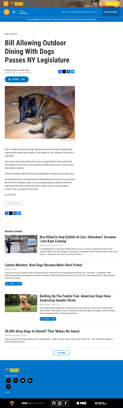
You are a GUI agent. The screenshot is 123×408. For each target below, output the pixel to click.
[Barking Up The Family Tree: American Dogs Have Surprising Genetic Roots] (21, 303)
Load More (61, 353)
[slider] (17, 12)
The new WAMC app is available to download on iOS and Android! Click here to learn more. (61, 19)
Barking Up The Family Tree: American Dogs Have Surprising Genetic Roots (75, 298)
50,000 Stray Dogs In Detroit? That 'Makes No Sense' (42, 331)
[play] (7, 12)
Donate (113, 3)
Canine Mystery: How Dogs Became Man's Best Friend (43, 265)
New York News (11, 34)
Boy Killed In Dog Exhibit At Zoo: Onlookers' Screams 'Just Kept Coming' (78, 239)
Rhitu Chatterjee (45, 304)
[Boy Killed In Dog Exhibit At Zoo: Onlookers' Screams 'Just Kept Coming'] (21, 244)
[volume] (14, 12)
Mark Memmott (45, 245)
